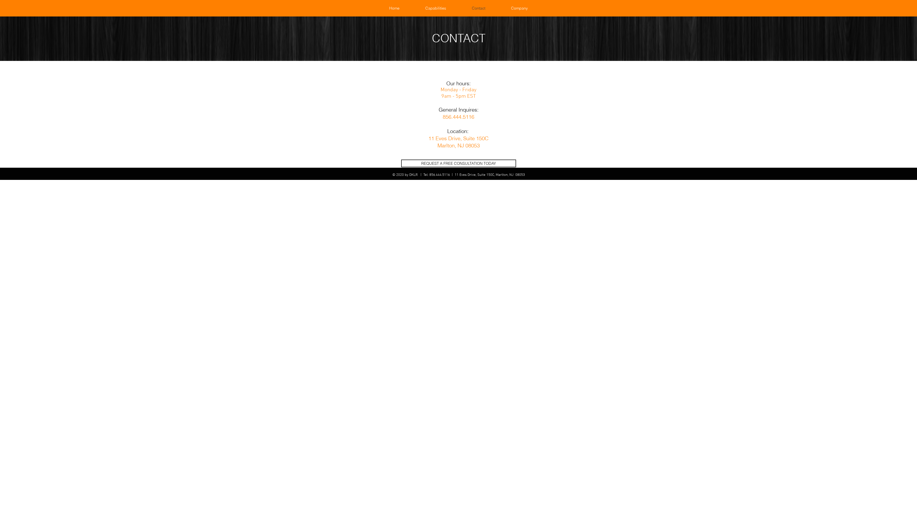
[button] (435, 8)
